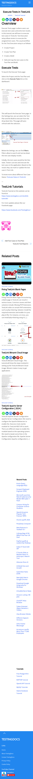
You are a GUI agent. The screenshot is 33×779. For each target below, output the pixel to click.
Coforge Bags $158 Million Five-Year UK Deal (23, 535)
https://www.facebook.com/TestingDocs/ (16, 210)
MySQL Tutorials (22, 687)
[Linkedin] (7, 19)
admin (10, 15)
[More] (21, 19)
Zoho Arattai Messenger (20, 625)
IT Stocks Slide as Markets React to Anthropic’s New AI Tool (22, 555)
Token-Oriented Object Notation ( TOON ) (22, 608)
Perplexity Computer (23, 524)
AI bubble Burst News (23, 591)
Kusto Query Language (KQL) (21, 484)
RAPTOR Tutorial (22, 680)
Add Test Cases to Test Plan (14, 241)
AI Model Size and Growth (22, 567)
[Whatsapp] (3, 19)
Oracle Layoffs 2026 (23, 520)
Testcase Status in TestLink (16, 177)
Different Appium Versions (22, 619)
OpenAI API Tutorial (23, 683)
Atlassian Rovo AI (22, 562)
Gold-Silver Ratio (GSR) (22, 573)
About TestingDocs (7, 753)
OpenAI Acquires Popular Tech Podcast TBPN (22, 514)
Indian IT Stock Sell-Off (23, 548)
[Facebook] (10, 19)
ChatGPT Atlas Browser (21, 602)
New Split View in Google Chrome (22, 578)
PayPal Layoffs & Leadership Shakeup (23, 542)
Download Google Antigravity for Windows (22, 585)
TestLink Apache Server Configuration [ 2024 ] (12, 407)
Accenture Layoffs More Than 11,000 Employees (22, 631)
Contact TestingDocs (8, 757)
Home (4, 750)
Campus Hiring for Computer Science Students (22, 506)
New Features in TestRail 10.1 (22, 528)
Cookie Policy (6, 764)
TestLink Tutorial (20, 15)
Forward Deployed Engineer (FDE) (22, 490)
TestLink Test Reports (20, 244)
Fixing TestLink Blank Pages (14, 289)
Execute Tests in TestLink (16, 11)
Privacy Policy (6, 761)
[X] (14, 19)
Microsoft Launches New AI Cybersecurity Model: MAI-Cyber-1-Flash (23, 498)
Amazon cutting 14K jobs (23, 596)
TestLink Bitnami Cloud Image (15, 352)
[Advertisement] (9, 454)
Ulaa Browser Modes (23, 614)
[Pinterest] (17, 19)
